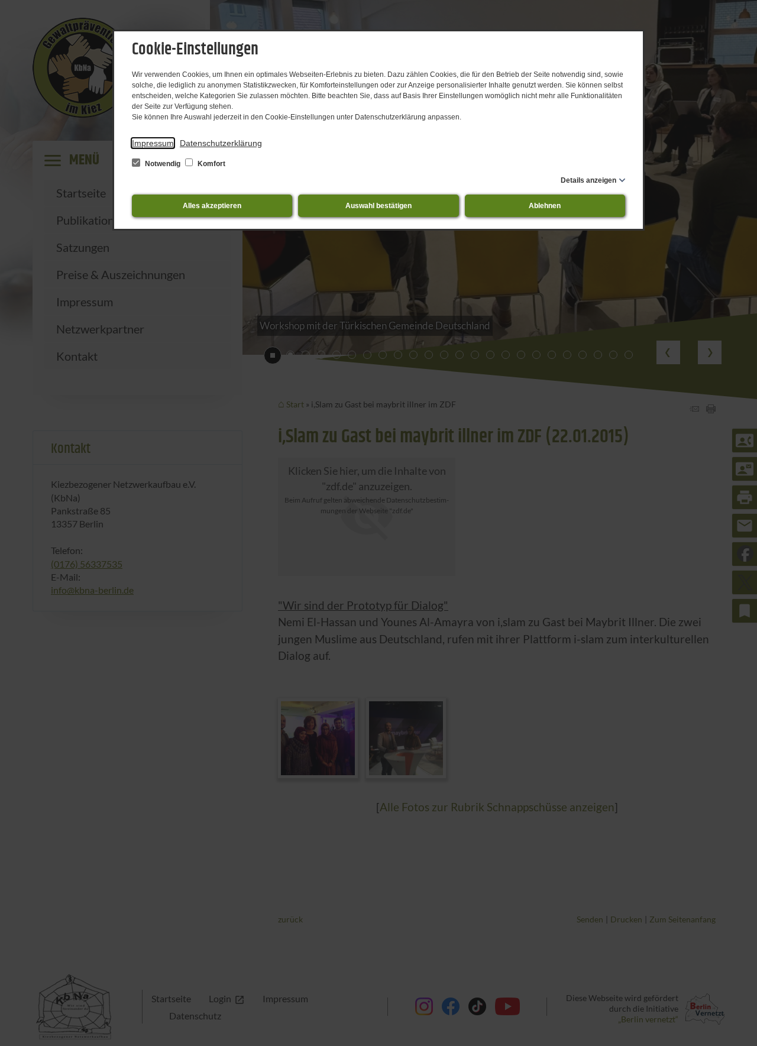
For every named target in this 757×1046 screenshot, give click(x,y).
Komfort (210, 164)
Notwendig (162, 164)
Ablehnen (545, 206)
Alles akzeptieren (212, 206)
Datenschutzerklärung (221, 143)
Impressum (153, 143)
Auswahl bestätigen (378, 206)
